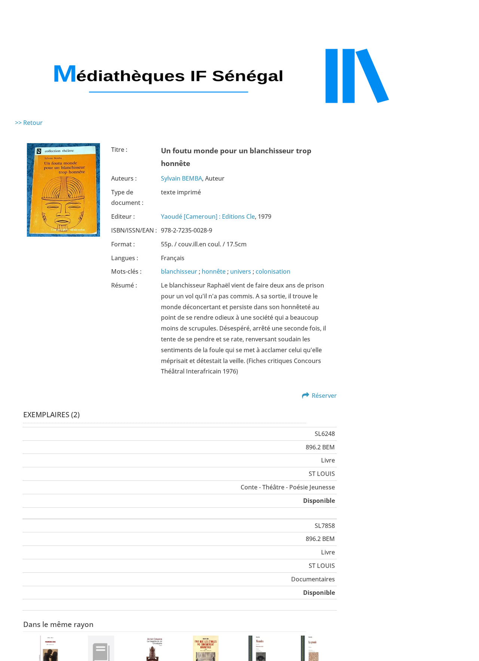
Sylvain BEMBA (181, 178)
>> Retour (29, 123)
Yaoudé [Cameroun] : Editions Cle (208, 216)
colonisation (273, 271)
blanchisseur (180, 271)
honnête (214, 271)
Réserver (324, 395)
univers (241, 271)
